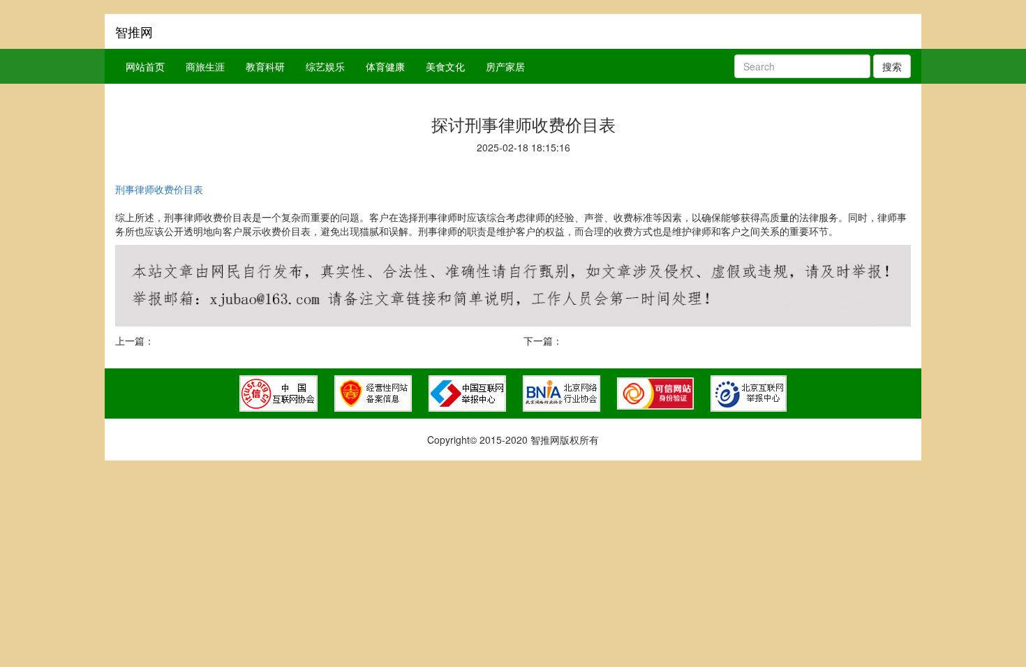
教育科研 (265, 66)
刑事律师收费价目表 (159, 189)
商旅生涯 (205, 66)
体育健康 (385, 66)
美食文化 (445, 66)
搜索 (892, 66)
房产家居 (505, 66)
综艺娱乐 (325, 66)
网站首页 (145, 66)
